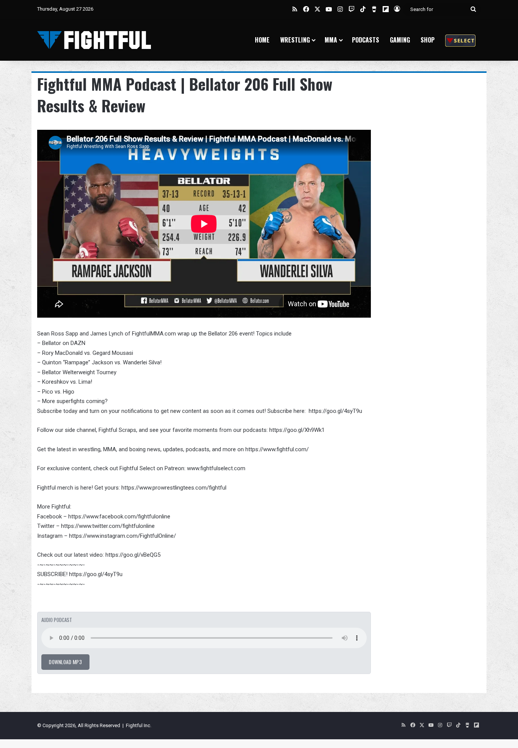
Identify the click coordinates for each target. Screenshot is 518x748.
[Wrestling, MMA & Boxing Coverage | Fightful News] (94, 40)
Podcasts (365, 39)
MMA (331, 39)
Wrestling (295, 39)
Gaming (400, 39)
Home (262, 39)
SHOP (428, 39)
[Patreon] (460, 40)
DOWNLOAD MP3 (65, 662)
